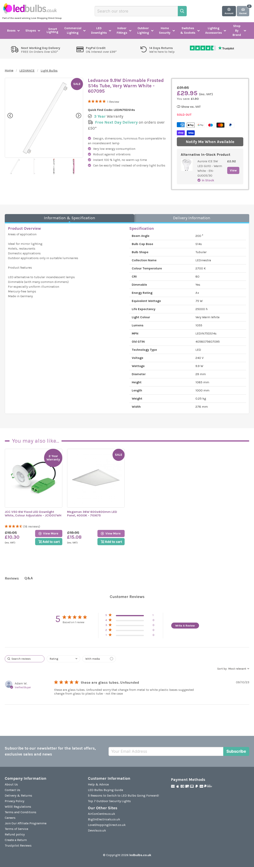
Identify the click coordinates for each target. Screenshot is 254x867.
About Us (11, 784)
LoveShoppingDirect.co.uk (107, 825)
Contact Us (12, 790)
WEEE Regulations (18, 806)
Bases (11, 30)
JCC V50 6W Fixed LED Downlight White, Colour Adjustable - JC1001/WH (33, 513)
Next (78, 115)
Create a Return (16, 840)
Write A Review (185, 625)
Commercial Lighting (72, 30)
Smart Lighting (52, 30)
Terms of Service (16, 829)
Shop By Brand (237, 30)
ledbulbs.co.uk (140, 855)
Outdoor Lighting (143, 30)
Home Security (164, 30)
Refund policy (15, 834)
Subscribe (236, 751)
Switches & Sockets (187, 30)
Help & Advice (98, 784)
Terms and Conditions (20, 812)
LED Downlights (99, 30)
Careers (10, 818)
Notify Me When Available (210, 141)
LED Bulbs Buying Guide (105, 790)
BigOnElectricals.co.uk (104, 819)
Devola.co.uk (97, 830)
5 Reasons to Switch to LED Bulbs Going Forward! (123, 795)
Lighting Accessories (213, 30)
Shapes (30, 30)
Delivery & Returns (18, 795)
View (233, 170)
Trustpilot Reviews (18, 845)
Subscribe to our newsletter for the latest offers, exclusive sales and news (50, 751)
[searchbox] (24, 658)
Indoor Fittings (122, 30)
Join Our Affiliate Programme (25, 823)
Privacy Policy (14, 801)
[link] (129, 635)
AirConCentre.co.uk (101, 814)
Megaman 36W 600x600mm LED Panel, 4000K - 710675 (92, 513)
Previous (9, 115)
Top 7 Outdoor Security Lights (109, 801)
